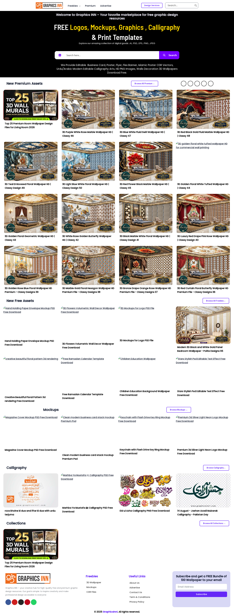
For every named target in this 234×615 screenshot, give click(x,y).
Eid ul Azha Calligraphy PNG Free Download (145, 510)
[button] (151, 5)
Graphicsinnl (110, 611)
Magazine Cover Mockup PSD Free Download (31, 450)
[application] (79, 6)
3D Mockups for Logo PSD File (136, 340)
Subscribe (201, 594)
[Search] (196, 5)
